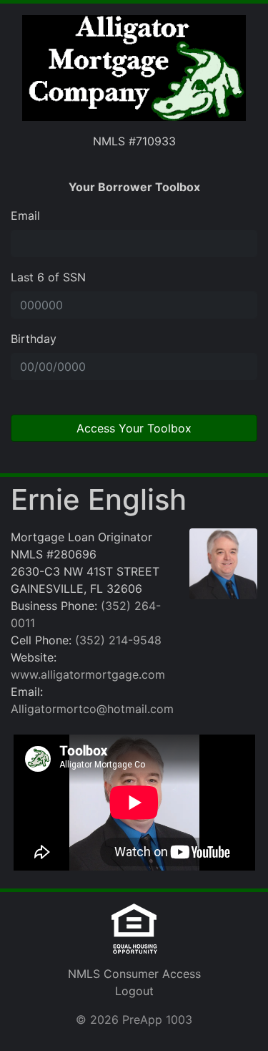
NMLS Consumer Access (134, 974)
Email (25, 215)
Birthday (33, 338)
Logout (134, 991)
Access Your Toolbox (134, 428)
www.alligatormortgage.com (88, 674)
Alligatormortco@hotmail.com (92, 709)
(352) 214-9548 (118, 640)
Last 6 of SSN (48, 277)
